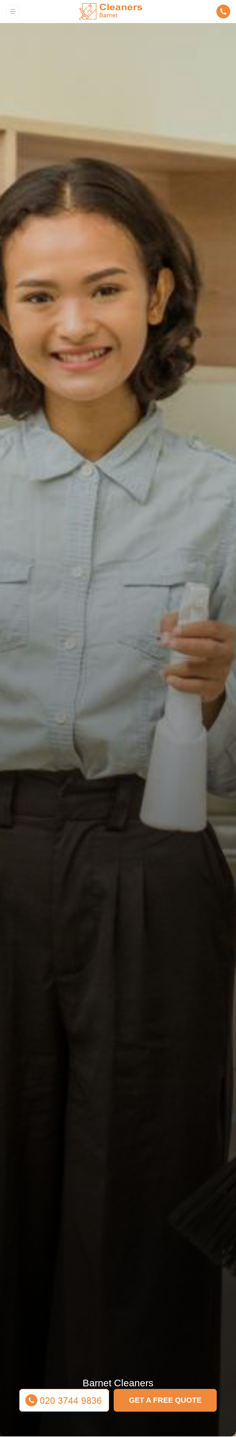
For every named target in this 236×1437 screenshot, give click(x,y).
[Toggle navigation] (13, 11)
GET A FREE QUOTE (165, 1400)
